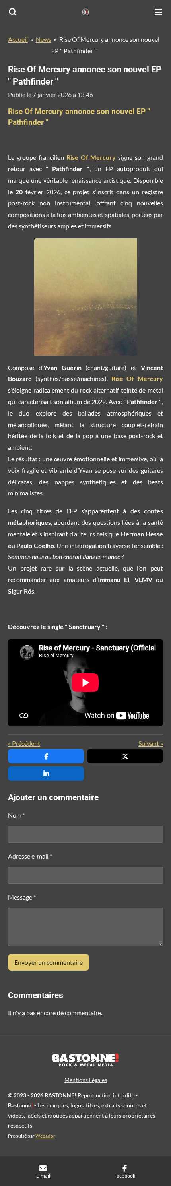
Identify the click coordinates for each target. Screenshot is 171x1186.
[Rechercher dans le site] (12, 12)
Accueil (18, 39)
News (43, 39)
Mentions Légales (85, 1079)
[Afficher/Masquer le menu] (158, 12)
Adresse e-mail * (30, 856)
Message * (22, 897)
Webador (45, 1135)
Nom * (16, 815)
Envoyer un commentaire (48, 962)
